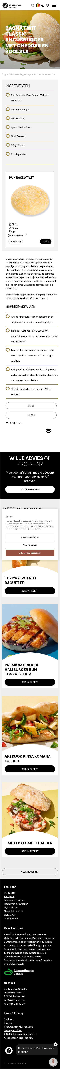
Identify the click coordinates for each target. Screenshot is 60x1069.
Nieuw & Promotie (13, 911)
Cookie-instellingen (30, 537)
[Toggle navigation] (54, 5)
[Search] (32, 5)
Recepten (9, 896)
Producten (9, 892)
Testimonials (11, 918)
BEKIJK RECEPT (30, 590)
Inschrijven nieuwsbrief (16, 903)
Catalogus (9, 914)
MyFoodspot (11, 907)
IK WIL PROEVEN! (30, 489)
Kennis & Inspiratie (14, 900)
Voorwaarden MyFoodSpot (18, 1026)
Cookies (8, 1019)
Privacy (8, 1022)
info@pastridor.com (14, 999)
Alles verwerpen (30, 545)
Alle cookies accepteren (29, 553)
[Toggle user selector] (43, 5)
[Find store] (47, 5)
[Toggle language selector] (38, 5)
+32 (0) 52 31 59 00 (14, 1003)
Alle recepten (30, 871)
